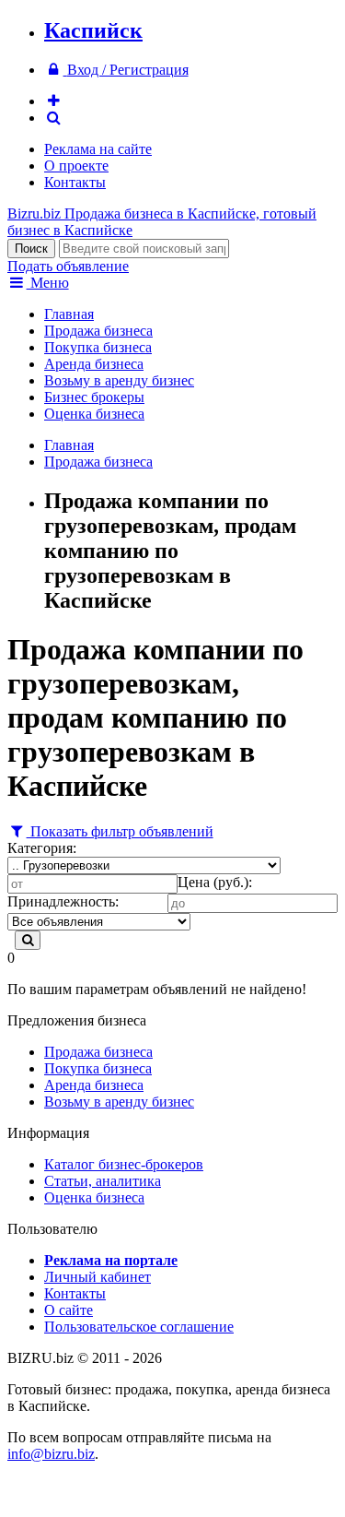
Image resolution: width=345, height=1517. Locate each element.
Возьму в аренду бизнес (119, 380)
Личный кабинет (97, 1277)
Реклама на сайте (98, 149)
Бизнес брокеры (94, 397)
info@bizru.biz (51, 1454)
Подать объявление (68, 266)
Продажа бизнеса (98, 330)
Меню (48, 282)
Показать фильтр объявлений (120, 831)
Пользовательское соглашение (139, 1326)
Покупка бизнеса (98, 347)
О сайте (68, 1310)
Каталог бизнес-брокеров (123, 1164)
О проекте (76, 165)
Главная (69, 314)
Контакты (75, 182)
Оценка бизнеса (94, 413)
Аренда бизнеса (94, 364)
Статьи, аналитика (102, 1181)
